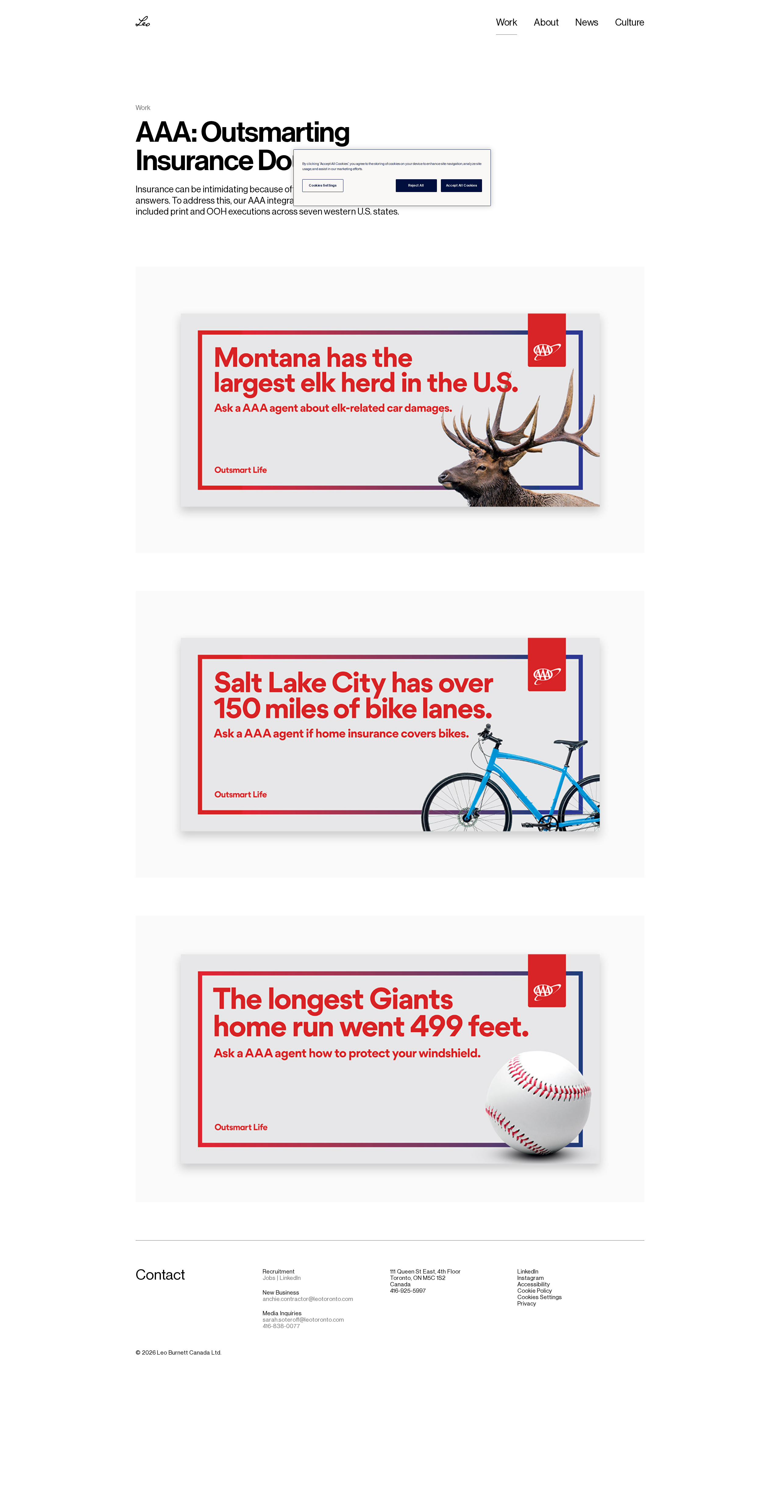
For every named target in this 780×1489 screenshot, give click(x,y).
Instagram (530, 1278)
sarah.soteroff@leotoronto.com (303, 1319)
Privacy (526, 1303)
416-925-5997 (408, 1291)
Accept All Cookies (461, 185)
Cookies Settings (539, 1297)
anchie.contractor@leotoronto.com (308, 1299)
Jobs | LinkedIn (281, 1278)
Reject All (416, 185)
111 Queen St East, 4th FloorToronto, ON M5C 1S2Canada (425, 1278)
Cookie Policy (534, 1291)
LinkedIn (527, 1271)
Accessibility (533, 1284)
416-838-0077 (281, 1326)
